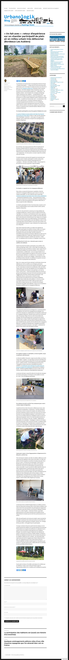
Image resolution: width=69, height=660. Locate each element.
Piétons (52, 94)
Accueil (5, 8)
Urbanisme (6, 89)
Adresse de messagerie (9, 607)
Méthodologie (6, 88)
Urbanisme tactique (54, 99)
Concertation (53, 79)
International (53, 84)
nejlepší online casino (8, 10)
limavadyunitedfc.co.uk (55, 85)
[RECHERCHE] (64, 106)
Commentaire (7, 585)
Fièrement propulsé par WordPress (17, 654)
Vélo (51, 100)
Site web (6, 612)
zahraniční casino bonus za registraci (51, 8)
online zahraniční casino (20, 10)
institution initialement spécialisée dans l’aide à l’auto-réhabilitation (31, 195)
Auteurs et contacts (21, 8)
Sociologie (52, 95)
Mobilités (52, 87)
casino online (30, 8)
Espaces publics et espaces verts (56, 82)
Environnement (53, 81)
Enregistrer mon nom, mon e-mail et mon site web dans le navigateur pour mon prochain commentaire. (24, 617)
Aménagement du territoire (55, 77)
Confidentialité (7, 654)
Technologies (53, 96)
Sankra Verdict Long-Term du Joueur (57, 56)
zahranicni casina (38, 8)
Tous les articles (12, 8)
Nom (5, 601)
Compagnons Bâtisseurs (27, 88)
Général (10, 87)
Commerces (53, 78)
